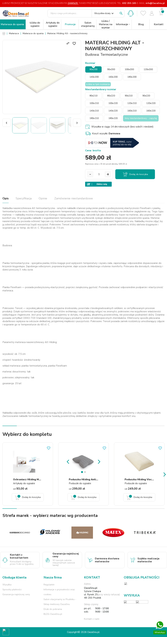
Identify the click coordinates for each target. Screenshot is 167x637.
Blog (141, 24)
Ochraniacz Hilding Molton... (30, 479)
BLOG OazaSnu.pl (53, 614)
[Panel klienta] (152, 13)
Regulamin (49, 584)
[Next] (99, 461)
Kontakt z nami (91, 618)
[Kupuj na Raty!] (125, 184)
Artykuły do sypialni (53, 24)
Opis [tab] (5, 198)
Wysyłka (6, 584)
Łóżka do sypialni (35, 24)
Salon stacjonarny (88, 24)
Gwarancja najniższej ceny (16, 594)
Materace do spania (12, 24)
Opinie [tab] (43, 198)
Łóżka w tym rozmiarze (98, 84)
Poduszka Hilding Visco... (140, 479)
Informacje (122, 24)
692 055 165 (129, 3)
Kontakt (158, 24)
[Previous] (68, 461)
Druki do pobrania (53, 609)
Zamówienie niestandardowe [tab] (73, 198)
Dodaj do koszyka (138, 174)
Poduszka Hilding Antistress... (87, 479)
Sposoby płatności (12, 589)
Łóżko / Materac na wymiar (105, 24)
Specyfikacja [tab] (24, 198)
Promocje (70, 24)
